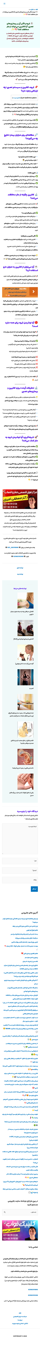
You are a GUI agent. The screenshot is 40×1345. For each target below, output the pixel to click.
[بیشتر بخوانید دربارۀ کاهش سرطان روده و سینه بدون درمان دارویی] (25, 600)
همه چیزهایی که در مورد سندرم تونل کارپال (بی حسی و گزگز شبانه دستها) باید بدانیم (20, 714)
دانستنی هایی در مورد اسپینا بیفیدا (22, 768)
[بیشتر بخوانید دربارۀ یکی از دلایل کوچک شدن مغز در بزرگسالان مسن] (25, 781)
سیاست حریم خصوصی (20, 1316)
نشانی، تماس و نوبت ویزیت (20, 1323)
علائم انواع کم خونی (32, 930)
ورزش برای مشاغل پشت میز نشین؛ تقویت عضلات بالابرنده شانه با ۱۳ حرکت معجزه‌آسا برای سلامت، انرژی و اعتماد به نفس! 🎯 (21, 1084)
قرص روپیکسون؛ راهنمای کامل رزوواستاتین (24, 942)
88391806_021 (13, 547)
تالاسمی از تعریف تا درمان (30, 961)
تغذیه (13, 41)
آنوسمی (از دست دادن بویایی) (24, 663)
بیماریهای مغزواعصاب (22, 41)
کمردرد (31, 688)
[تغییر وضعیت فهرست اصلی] (4, 3)
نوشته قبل (20, 568)
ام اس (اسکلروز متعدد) (14, 38)
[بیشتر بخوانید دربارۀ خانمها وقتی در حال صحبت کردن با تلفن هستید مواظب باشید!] (25, 729)
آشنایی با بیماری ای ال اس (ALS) (23, 639)
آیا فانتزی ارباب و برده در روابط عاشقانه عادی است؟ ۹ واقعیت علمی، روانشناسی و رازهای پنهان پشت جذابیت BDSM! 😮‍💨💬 (20, 1029)
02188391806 (33, 1289)
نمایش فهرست (16, 98)
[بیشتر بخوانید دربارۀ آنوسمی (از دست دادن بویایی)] (25, 652)
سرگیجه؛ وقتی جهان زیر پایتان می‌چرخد (26, 938)
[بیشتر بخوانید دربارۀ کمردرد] (25, 677)
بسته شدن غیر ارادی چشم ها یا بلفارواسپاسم (24, 934)
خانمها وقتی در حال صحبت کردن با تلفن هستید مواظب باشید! (22, 742)
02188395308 (18, 556)
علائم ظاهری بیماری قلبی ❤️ (29, 953)
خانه (20, 1313)
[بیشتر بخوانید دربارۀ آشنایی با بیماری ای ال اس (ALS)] (25, 627)
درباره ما (20, 1320)
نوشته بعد (20, 574)
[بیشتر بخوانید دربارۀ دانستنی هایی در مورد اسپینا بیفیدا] (25, 756)
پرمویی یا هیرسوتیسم (31, 957)
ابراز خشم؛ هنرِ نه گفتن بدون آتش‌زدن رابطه (25, 926)
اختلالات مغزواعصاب (28, 38)
